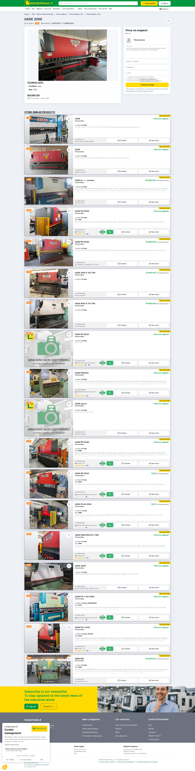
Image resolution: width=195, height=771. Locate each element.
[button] (47, 172)
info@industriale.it (32, 763)
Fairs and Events (90, 9)
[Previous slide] (28, 160)
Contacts (152, 732)
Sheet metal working (90, 729)
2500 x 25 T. (79, 343)
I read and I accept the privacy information (141, 77)
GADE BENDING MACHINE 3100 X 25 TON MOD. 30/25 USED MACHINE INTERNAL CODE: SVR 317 (106, 574)
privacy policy (130, 91)
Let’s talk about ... (69, 9)
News (80, 9)
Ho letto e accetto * (143, 79)
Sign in (165, 3)
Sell (150, 3)
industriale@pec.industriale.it (39, 765)
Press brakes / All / (93, 14)
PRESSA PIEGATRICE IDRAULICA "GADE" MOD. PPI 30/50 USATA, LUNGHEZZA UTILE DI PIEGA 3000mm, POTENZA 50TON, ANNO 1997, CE (120, 222)
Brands (151, 729)
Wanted (39, 9)
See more (155, 140)
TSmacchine (139, 40)
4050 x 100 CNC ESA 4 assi (84, 412)
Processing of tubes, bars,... (92, 736)
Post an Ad (103, 9)
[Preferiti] (168, 21)
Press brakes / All (76, 14)
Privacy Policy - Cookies (107, 762)
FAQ (110, 9)
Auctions (47, 9)
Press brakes (61, 14)
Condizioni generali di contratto (149, 81)
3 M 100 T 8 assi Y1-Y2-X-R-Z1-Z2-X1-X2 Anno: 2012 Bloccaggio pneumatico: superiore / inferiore (107, 127)
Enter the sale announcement (126, 725)
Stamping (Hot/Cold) (90, 732)
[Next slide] (69, 160)
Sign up (32, 706)
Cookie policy (154, 739)
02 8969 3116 (31, 767)
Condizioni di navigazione (147, 79)
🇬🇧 (163, 9)
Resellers (56, 9)
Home (27, 9)
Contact (123, 140)
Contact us (47, 706)
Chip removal (87, 725)
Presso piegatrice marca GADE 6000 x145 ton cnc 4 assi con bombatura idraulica (102, 158)
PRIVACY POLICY (155, 736)
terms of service (143, 91)
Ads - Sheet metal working (42, 14)
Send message (148, 85)
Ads (33, 9)
